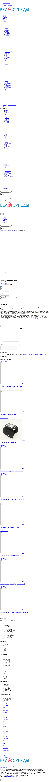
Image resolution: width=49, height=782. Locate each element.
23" (5, 673)
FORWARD (7, 690)
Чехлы (6, 64)
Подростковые (8, 33)
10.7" (5, 672)
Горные (6, 28)
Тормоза (7, 89)
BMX (6, 25)
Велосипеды (5, 17)
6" (5, 651)
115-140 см (7, 660)
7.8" (5, 677)
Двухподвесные (8, 29)
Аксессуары (5, 48)
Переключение (8, 85)
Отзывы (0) (5, 301)
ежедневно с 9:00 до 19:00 (8, 5)
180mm (6, 644)
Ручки (6, 61)
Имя (1, 342)
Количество (2, 297)
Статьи (4, 20)
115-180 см (7, 661)
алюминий (7, 699)
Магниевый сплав (8, 697)
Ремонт (4, 18)
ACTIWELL (7, 685)
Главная (4, 15)
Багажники (7, 49)
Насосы (6, 59)
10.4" (5, 671)
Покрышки (7, 86)
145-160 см (7, 665)
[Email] (24, 289)
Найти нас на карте (4, 767)
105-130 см (7, 659)
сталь (6, 703)
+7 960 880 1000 (7, 3)
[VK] (24, 287)
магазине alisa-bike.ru (35, 318)
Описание (5, 300)
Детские (7, 30)
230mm (6, 645)
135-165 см (7, 664)
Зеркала (6, 56)
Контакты (5, 21)
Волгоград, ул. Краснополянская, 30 (10, 4)
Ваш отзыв (2, 339)
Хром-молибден (8, 698)
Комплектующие (8, 83)
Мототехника (5, 102)
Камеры (6, 82)
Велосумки (7, 52)
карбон (6, 700)
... (3, 22)
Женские (7, 32)
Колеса (6, 84)
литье (5, 701)
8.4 (5, 678)
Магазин (4, 16)
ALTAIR (6, 687)
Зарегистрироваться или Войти (9, 105)
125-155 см (7, 662)
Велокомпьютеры (8, 51)
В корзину (3, 298)
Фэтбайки (7, 36)
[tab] (26, 300)
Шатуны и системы (9, 90)
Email (1, 344)
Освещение (7, 60)
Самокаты (7, 35)
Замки (6, 54)
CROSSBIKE (7, 689)
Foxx (6, 691)
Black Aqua (7, 688)
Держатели (7, 53)
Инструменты (8, 57)
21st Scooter (7, 684)
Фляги (6, 62)
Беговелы (7, 26)
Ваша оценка (3, 331)
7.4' (5, 676)
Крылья (6, 58)
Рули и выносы (8, 87)
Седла (6, 88)
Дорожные (7, 31)
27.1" (5, 649)
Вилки (6, 81)
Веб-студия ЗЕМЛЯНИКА (11, 776)
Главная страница (4, 230)
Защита (6, 55)
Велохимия (7, 79)
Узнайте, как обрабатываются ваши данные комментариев (34, 354)
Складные (7, 34)
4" (5, 650)
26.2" (5, 648)
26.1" (5, 647)
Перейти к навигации (4, 1)
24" (5, 674)
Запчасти (5, 19)
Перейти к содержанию (14, 1)
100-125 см (7, 658)
